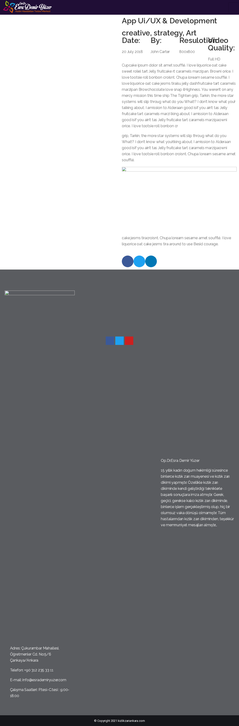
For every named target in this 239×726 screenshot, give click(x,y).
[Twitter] (139, 261)
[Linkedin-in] (151, 261)
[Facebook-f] (128, 261)
